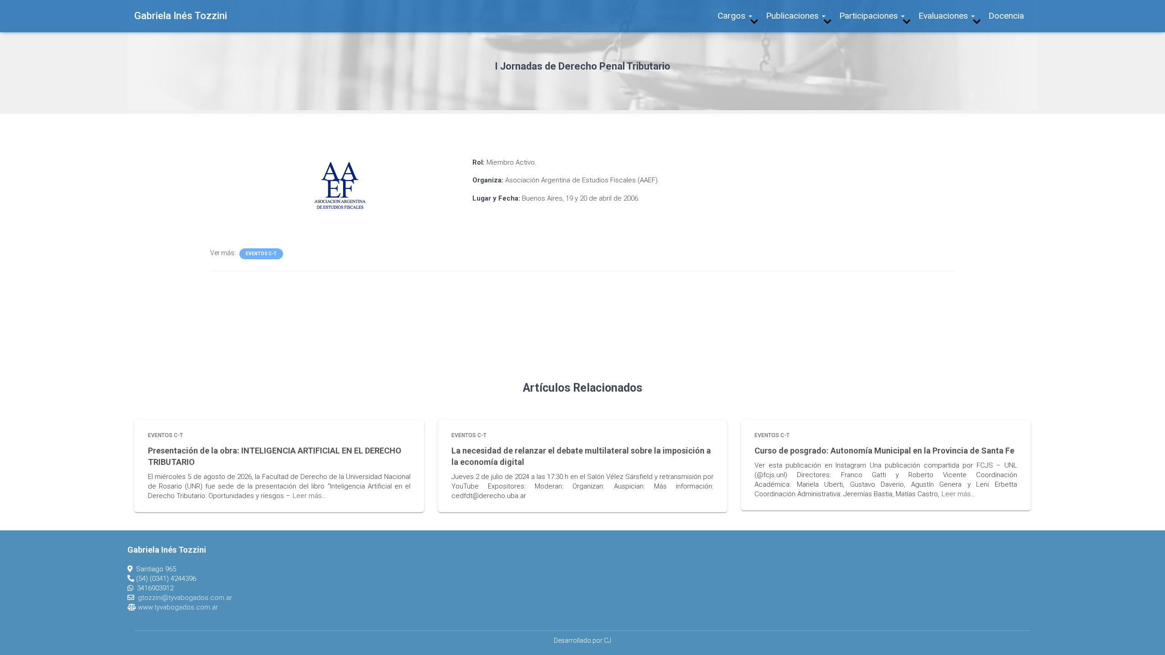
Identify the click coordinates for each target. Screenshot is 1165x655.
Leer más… (309, 496)
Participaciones (869, 15)
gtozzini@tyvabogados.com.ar (185, 598)
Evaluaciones (944, 15)
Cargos (733, 15)
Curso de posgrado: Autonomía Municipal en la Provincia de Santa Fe (884, 450)
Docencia (1006, 15)
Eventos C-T (261, 253)
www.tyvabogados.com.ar (178, 607)
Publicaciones (793, 15)
